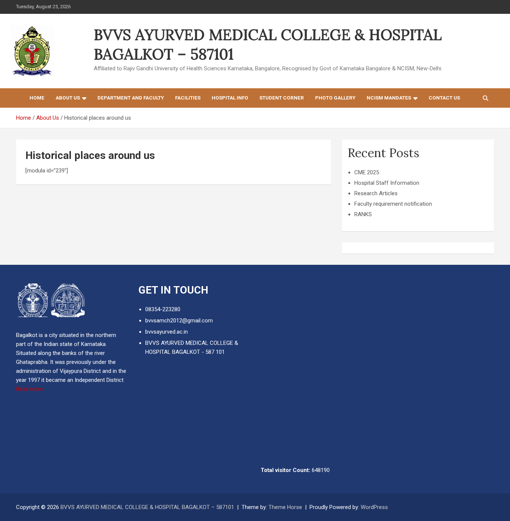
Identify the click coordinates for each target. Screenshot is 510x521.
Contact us (444, 98)
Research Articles (376, 193)
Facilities (187, 98)
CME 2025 (366, 172)
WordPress (374, 507)
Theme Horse (285, 507)
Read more (29, 389)
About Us (68, 98)
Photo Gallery (335, 98)
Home (36, 98)
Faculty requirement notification (393, 203)
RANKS (363, 214)
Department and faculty (130, 98)
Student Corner (281, 98)
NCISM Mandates (389, 98)
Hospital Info (230, 98)
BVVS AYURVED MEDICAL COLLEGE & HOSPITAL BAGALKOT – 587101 (147, 507)
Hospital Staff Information (386, 183)
